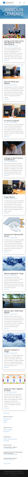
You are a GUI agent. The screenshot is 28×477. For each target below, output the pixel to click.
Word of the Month (7, 429)
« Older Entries (6, 413)
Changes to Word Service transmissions (13, 159)
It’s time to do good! (11, 120)
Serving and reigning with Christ (13, 235)
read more (6, 60)
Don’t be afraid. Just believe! (11, 82)
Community (6, 440)
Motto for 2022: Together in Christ (13, 390)
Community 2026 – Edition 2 (10, 458)
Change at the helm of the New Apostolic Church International (14, 42)
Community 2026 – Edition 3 (10, 447)
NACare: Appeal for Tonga (13, 273)
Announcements (14, 45)
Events (5, 422)
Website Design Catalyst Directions (14, 471)
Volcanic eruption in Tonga (11, 351)
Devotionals (6, 431)
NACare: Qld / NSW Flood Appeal (13, 312)
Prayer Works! (9, 197)
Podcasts (5, 420)
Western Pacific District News (10, 439)
